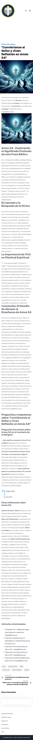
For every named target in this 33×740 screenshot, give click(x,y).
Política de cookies (6, 717)
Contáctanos (4, 724)
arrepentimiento (12, 666)
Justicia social (6, 670)
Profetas (26, 670)
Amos (3, 666)
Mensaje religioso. (17, 670)
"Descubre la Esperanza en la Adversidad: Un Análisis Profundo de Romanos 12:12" (17, 641)
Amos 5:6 (9, 497)
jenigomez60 (10, 491)
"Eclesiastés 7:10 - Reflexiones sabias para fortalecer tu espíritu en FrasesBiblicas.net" (17, 632)
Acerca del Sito (5, 728)
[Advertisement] (16, 29)
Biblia (21, 666)
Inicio (2, 731)
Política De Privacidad (7, 713)
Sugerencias (4, 721)
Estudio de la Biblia (8, 44)
